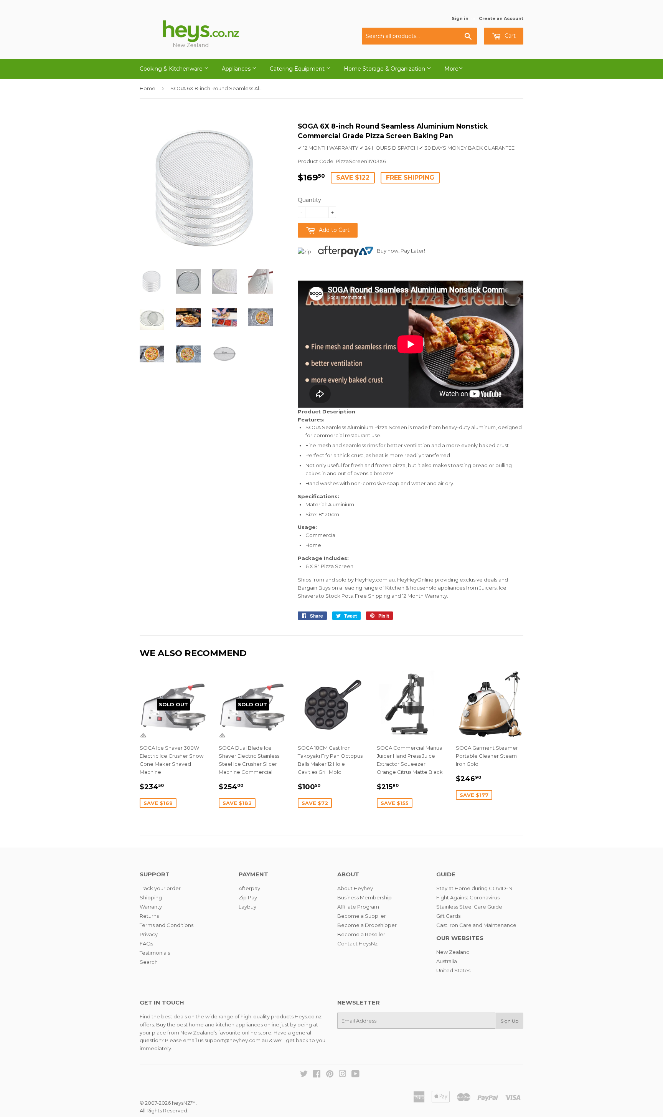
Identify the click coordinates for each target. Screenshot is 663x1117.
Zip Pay (248, 897)
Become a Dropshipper (367, 925)
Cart (509, 35)
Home (147, 88)
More (451, 68)
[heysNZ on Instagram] (342, 1075)
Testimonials (155, 953)
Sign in (460, 18)
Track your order (160, 888)
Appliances (237, 68)
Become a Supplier (361, 916)
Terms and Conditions (166, 925)
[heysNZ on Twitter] (304, 1075)
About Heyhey (355, 888)
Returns (149, 916)
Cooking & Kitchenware (172, 68)
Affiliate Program (358, 907)
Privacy (149, 934)
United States (453, 970)
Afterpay (249, 888)
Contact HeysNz (357, 943)
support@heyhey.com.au (236, 1040)
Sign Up (509, 1021)
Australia (446, 961)
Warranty (151, 907)
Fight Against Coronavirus (468, 897)
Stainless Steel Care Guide (469, 907)
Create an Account (501, 18)
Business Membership (364, 897)
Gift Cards (448, 916)
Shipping (151, 897)
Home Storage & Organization (385, 68)
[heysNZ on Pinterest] (330, 1075)
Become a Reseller (361, 934)
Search (149, 962)
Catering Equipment (298, 68)
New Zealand (453, 952)
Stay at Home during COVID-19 (474, 888)
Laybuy (247, 907)
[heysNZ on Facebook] (317, 1075)
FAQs (146, 943)
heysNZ (181, 1103)
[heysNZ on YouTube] (355, 1075)
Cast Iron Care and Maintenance (476, 925)
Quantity (309, 200)
